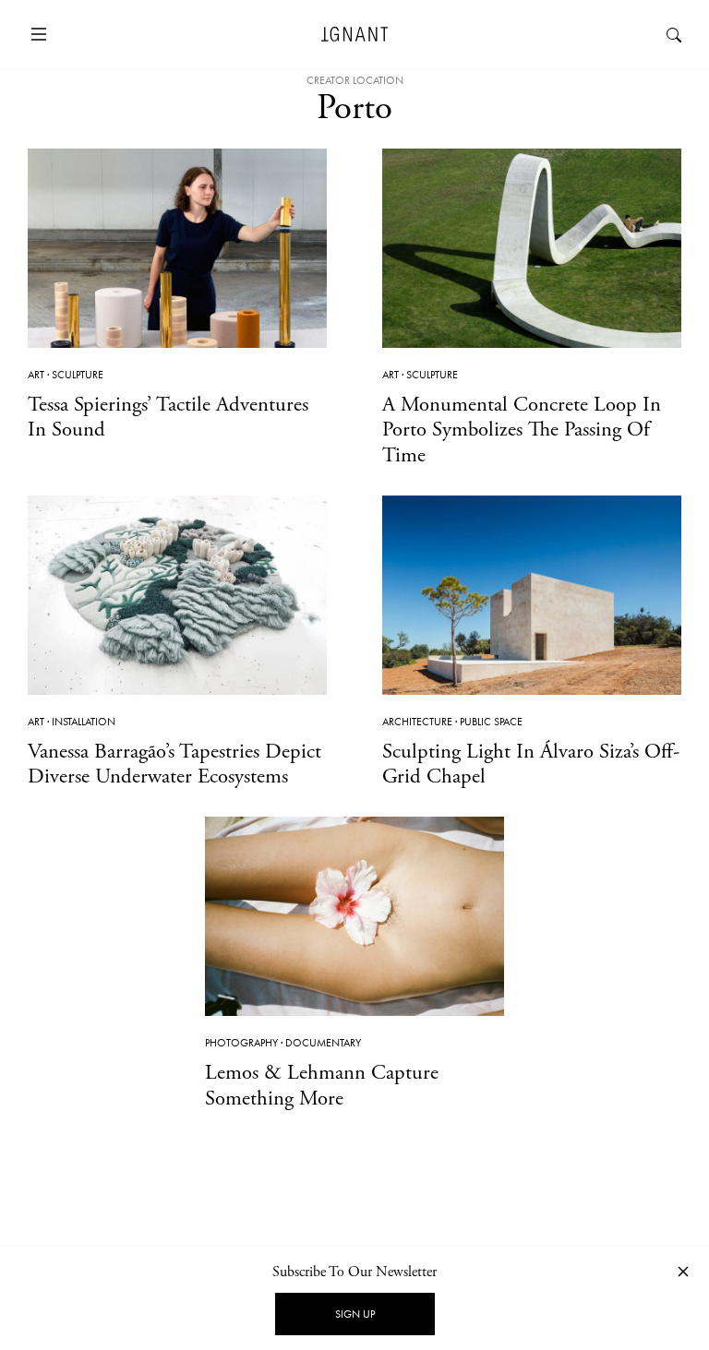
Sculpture (77, 374)
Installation (83, 721)
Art (36, 374)
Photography (241, 1042)
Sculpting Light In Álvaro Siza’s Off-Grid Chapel (530, 764)
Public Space (491, 721)
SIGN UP (355, 1314)
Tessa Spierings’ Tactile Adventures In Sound (168, 417)
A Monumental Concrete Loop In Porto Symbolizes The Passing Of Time (521, 429)
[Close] (683, 1271)
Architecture (417, 721)
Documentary (323, 1042)
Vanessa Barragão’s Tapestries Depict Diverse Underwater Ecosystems (174, 764)
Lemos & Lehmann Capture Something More (322, 1085)
